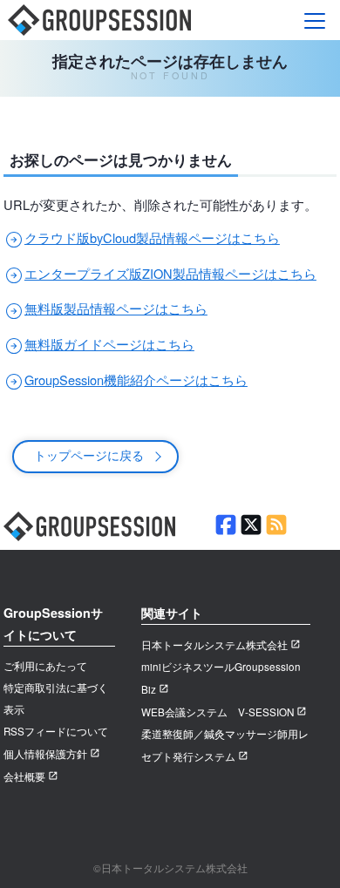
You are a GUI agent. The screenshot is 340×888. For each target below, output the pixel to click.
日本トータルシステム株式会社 (214, 645)
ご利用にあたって (45, 666)
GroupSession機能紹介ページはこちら (125, 379)
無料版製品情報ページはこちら (105, 308)
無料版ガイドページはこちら (98, 344)
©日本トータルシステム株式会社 (170, 868)
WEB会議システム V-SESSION (217, 712)
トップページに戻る (89, 454)
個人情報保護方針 (45, 754)
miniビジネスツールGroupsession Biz (221, 678)
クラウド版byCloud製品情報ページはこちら (141, 237)
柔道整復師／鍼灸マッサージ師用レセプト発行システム (225, 745)
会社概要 (24, 776)
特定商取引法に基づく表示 (55, 698)
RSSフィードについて (55, 731)
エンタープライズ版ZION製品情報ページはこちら (159, 273)
